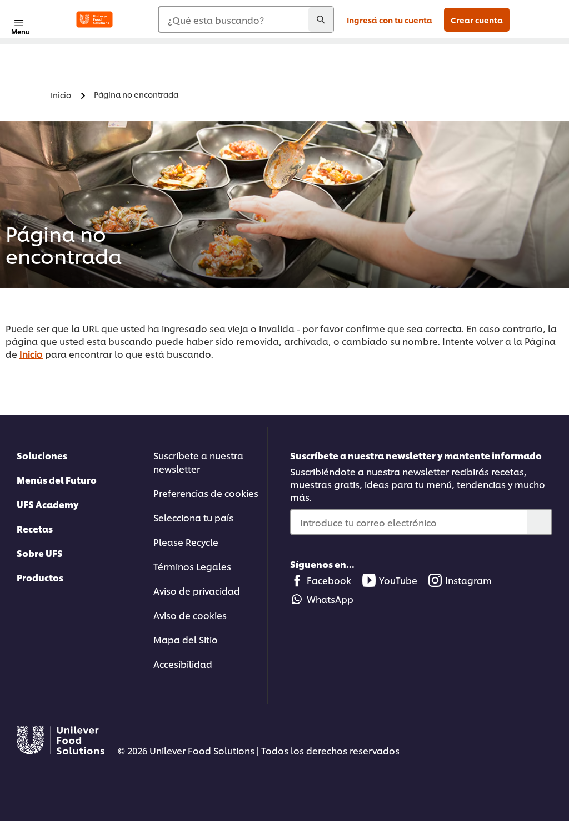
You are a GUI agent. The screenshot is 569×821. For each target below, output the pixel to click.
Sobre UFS (40, 552)
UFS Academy (47, 504)
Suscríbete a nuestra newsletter (198, 462)
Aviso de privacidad (196, 590)
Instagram (468, 580)
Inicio (31, 353)
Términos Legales (192, 566)
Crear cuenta (477, 19)
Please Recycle (185, 541)
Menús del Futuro (57, 479)
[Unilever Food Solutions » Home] (94, 19)
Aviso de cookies (190, 615)
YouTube (398, 580)
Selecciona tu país (193, 517)
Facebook (329, 580)
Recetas (35, 528)
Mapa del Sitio (185, 639)
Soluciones (42, 455)
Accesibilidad (182, 663)
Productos (40, 577)
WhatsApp (330, 598)
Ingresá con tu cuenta (389, 19)
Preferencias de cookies (205, 492)
